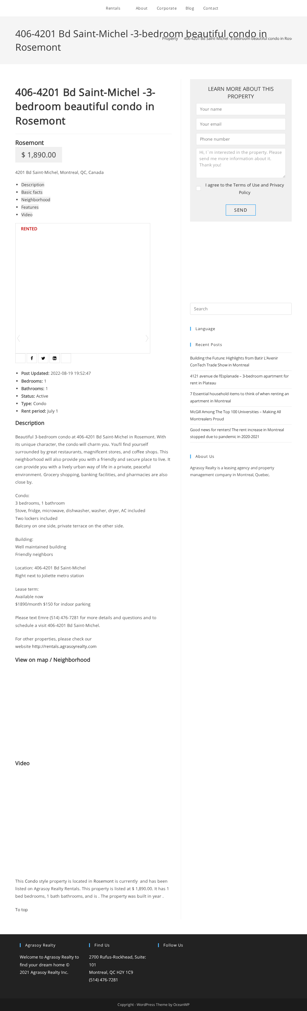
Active (42, 396)
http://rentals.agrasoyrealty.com (64, 646)
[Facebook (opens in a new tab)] (250, 8)
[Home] (155, 38)
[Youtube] (197, 957)
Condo (39, 403)
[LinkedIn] (183, 957)
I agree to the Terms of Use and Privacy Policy (244, 188)
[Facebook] (169, 957)
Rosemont (29, 143)
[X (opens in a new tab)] (241, 8)
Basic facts (32, 192)
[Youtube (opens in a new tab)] (282, 8)
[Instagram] (176, 957)
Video (26, 214)
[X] (161, 957)
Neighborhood (35, 199)
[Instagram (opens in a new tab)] (266, 8)
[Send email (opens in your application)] (290, 8)
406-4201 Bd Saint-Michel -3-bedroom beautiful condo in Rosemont (243, 38)
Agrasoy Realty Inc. (49, 972)
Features (30, 207)
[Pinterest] (190, 957)
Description (32, 184)
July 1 (52, 411)
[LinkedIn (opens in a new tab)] (274, 8)
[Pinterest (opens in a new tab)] (258, 8)
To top (21, 909)
